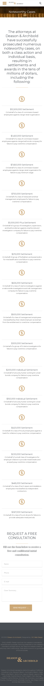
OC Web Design (37, 637)
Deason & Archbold (14, 637)
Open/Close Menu (4, 3)
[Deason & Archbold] (24, 3)
